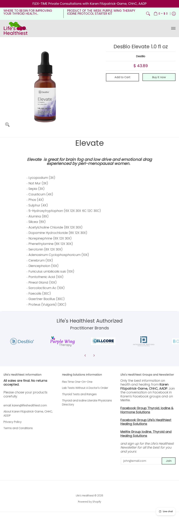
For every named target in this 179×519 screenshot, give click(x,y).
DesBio (140, 56)
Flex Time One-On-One (77, 382)
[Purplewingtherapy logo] (62, 341)
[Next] (94, 355)
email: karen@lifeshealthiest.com (25, 405)
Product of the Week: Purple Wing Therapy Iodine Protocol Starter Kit (101, 12)
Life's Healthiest (85, 495)
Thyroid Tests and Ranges (79, 394)
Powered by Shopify (89, 501)
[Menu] (173, 28)
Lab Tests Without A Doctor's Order (85, 388)
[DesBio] (22, 341)
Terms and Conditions (18, 428)
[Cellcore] (103, 341)
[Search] (148, 14)
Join (168, 461)
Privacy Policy (12, 422)
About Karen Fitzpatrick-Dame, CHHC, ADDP (28, 413)
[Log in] (173, 14)
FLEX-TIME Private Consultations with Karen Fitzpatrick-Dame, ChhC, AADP (89, 3)
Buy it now (159, 77)
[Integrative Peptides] (143, 341)
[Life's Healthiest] (15, 28)
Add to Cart (122, 77)
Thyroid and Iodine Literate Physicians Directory (87, 402)
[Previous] (85, 355)
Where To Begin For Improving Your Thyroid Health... (27, 12)
